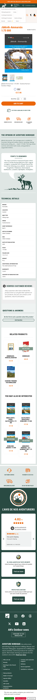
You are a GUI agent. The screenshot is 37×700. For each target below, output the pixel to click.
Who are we (6, 659)
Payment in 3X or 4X (27, 474)
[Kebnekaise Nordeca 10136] (26, 351)
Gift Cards (6, 683)
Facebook (23, 616)
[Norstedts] (31, 29)
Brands (5, 662)
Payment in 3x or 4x (8, 122)
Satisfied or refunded (27, 669)
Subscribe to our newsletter (18, 634)
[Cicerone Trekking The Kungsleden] (11, 377)
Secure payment (25, 666)
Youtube (16, 623)
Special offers (7, 678)
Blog (7, 616)
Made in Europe (8, 675)
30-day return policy (29, 123)
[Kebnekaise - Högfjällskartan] (11, 352)
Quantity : (14, 99)
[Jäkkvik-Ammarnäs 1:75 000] (4, 77)
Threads (30, 616)
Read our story (21, 655)
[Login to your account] (31, 15)
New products (7, 673)
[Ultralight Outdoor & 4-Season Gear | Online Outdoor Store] (4, 6)
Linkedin (24, 623)
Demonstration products (7, 687)
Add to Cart (18, 104)
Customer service (9, 474)
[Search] (27, 15)
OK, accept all (9, 698)
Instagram (15, 616)
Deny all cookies (21, 698)
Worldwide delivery (18, 122)
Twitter (9, 623)
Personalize (31, 698)
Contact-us (6, 669)
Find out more (18, 571)
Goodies (5, 681)
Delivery (23, 664)
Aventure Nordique (11, 644)
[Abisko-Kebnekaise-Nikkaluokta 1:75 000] (11, 415)
